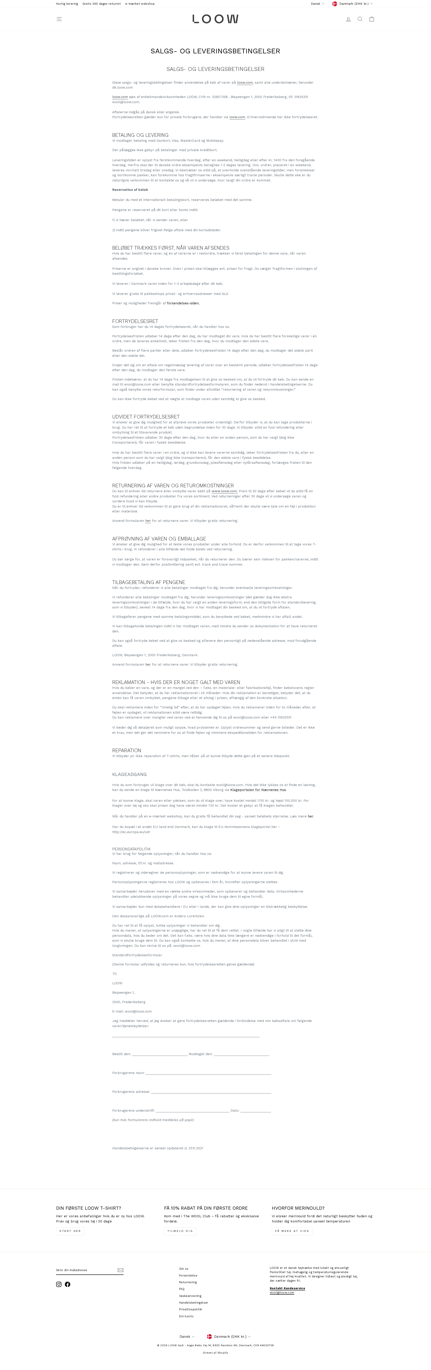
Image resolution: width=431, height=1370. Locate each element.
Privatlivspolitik (190, 1309)
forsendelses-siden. (183, 303)
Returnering (188, 1282)
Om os (184, 1268)
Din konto (186, 1316)
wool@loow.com (282, 1292)
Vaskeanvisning (190, 1296)
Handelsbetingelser (193, 1302)
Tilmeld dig (180, 1231)
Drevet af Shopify (215, 1352)
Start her (70, 1231)
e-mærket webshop (140, 3)
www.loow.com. (225, 491)
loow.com (245, 83)
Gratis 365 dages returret (102, 3)
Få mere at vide (292, 1231)
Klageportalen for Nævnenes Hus (258, 790)
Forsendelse (188, 1275)
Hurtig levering (67, 3)
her (148, 521)
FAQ (182, 1289)
